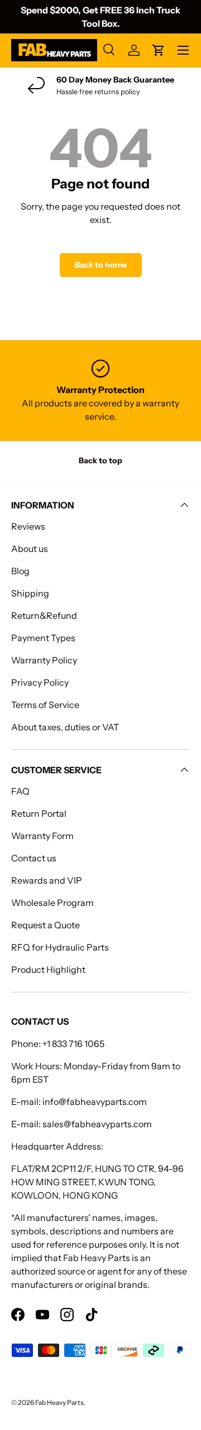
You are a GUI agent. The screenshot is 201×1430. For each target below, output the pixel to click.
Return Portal (38, 813)
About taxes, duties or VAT (65, 727)
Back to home (101, 265)
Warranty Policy (44, 660)
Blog (20, 570)
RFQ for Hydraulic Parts (60, 947)
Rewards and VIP (46, 880)
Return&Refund (44, 615)
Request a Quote (45, 924)
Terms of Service (45, 704)
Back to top (100, 460)
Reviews (28, 526)
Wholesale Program (52, 902)
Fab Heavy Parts (59, 1402)
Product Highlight (48, 969)
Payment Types (43, 637)
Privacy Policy (40, 682)
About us (29, 548)
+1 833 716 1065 (73, 1043)
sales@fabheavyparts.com (97, 1124)
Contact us (33, 858)
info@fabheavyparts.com (94, 1101)
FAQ (20, 791)
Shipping (30, 593)
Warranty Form (42, 835)
